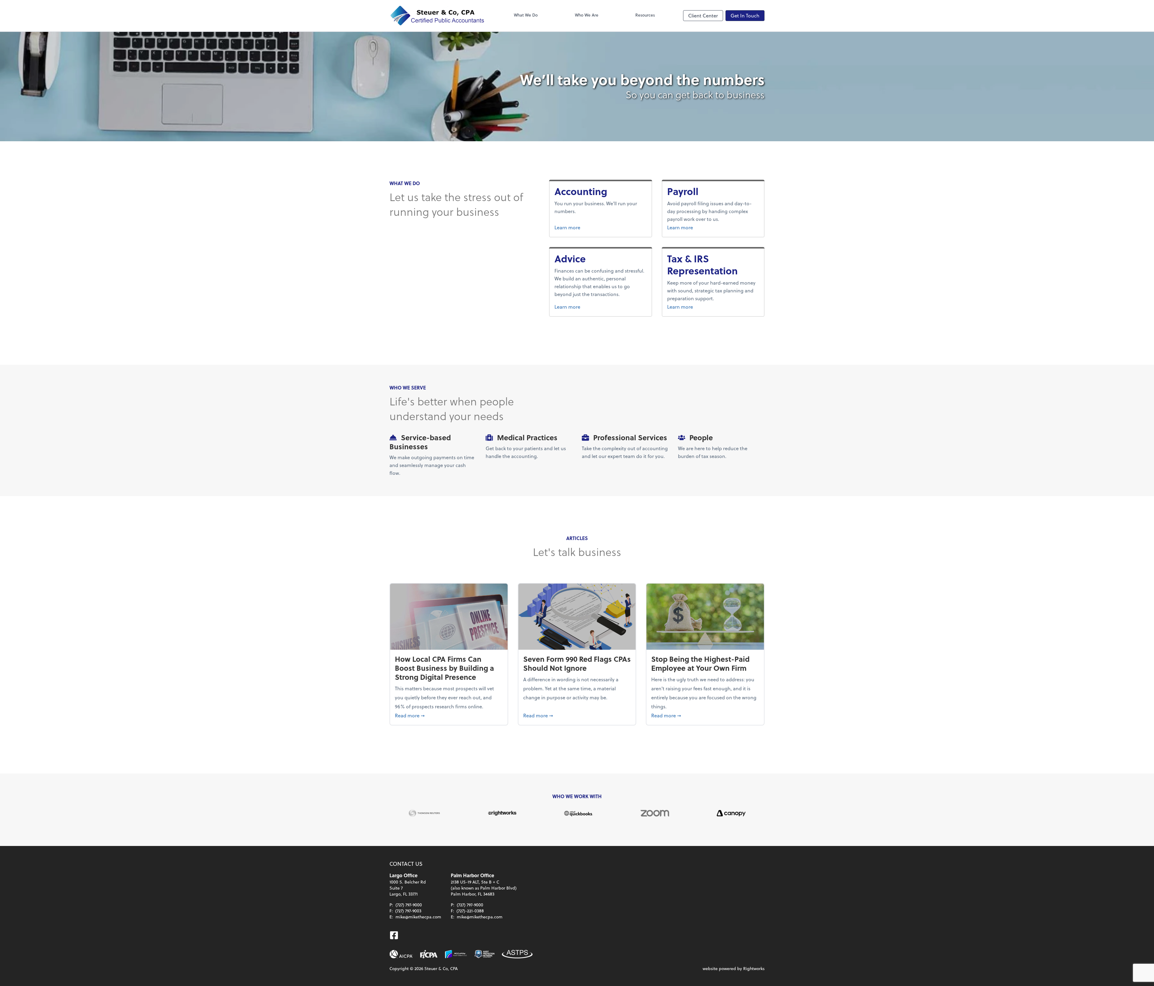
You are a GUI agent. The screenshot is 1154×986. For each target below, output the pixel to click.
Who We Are (586, 15)
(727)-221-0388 (470, 911)
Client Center (703, 15)
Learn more (587, 227)
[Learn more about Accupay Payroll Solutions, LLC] (456, 954)
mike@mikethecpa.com (418, 917)
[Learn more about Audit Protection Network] (484, 954)
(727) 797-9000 (408, 905)
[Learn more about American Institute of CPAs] (401, 954)
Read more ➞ (449, 715)
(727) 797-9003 (408, 911)
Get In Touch (745, 15)
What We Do (526, 15)
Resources (645, 15)
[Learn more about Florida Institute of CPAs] (429, 954)
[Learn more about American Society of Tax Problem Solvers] (517, 954)
